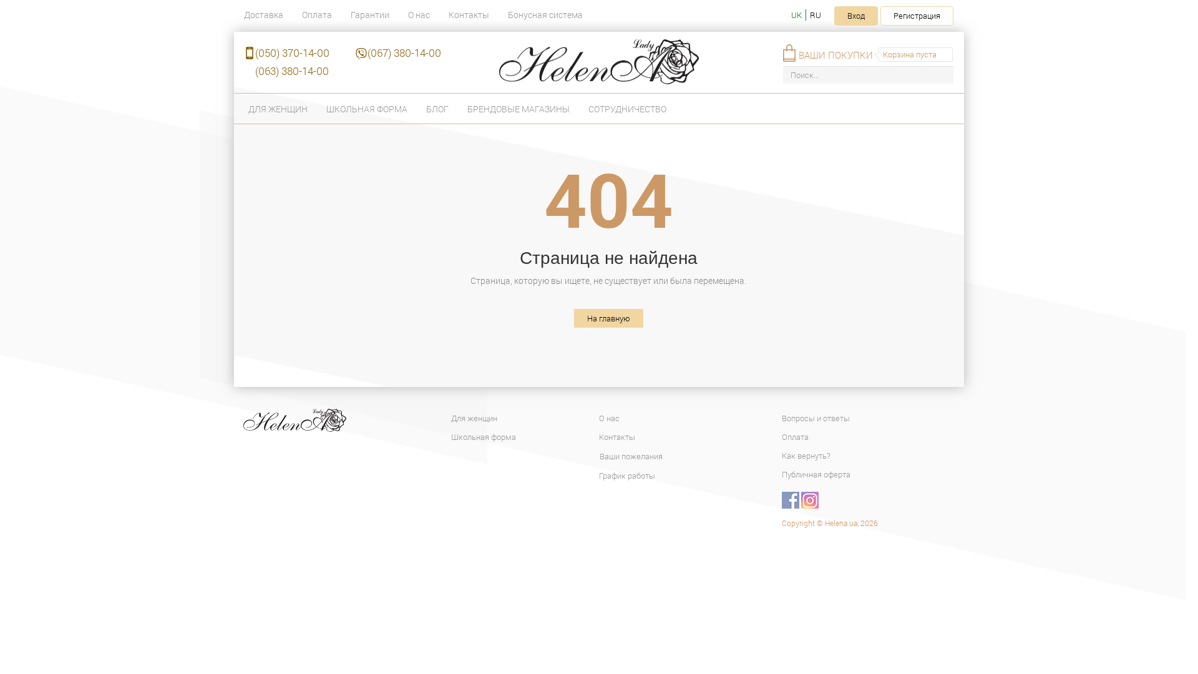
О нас (419, 15)
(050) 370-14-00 (292, 53)
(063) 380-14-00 (292, 71)
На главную (608, 318)
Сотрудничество (627, 109)
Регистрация (917, 15)
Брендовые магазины (518, 109)
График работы (627, 475)
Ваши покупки (836, 55)
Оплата (317, 15)
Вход (856, 15)
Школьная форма (366, 109)
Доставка (263, 15)
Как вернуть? (806, 455)
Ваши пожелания (631, 456)
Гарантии (370, 15)
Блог (437, 109)
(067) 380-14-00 (404, 53)
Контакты (469, 15)
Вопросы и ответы (816, 418)
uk (796, 15)
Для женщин (278, 109)
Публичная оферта (816, 474)
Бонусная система (545, 15)
